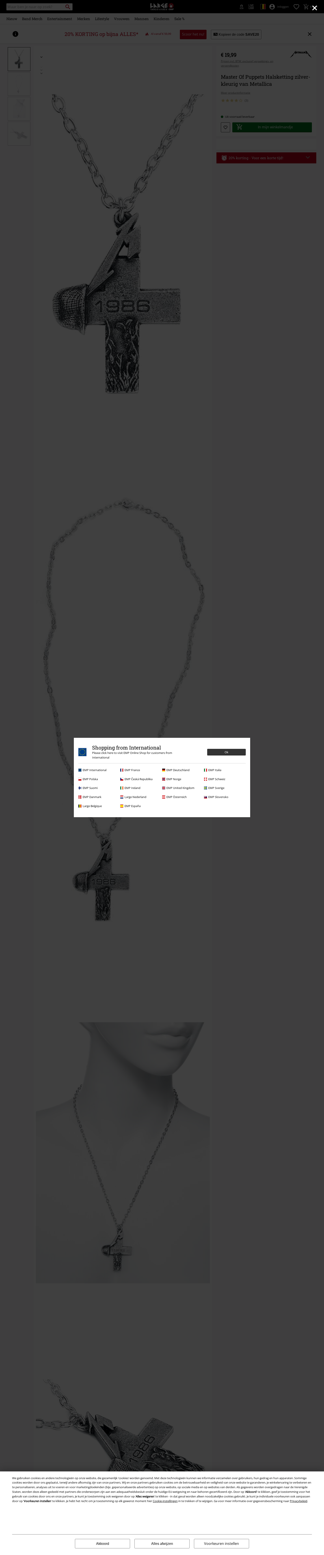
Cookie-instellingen (165, 1501)
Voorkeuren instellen (221, 1543)
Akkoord (102, 1544)
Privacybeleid (298, 1501)
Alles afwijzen (162, 1544)
